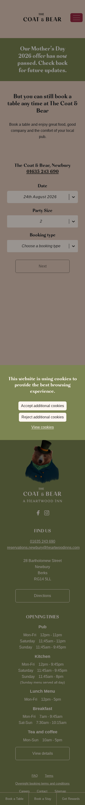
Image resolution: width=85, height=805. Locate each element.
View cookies (42, 427)
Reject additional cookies (42, 417)
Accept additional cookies (42, 406)
